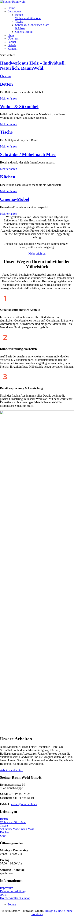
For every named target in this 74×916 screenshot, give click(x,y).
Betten (19, 14)
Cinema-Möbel (24, 31)
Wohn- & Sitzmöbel (19, 106)
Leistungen (14, 11)
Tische (19, 21)
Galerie (12, 45)
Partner (12, 41)
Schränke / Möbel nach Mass (28, 154)
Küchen (20, 28)
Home (11, 8)
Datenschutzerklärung (13, 891)
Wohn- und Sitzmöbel (28, 18)
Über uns (13, 38)
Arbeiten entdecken (11, 770)
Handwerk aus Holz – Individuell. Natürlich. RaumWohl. (33, 66)
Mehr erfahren (8, 98)
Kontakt (12, 48)
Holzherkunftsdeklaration (15, 898)
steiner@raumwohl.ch (24, 804)
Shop (11, 35)
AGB (3, 894)
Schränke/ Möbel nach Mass (32, 25)
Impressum (6, 887)
